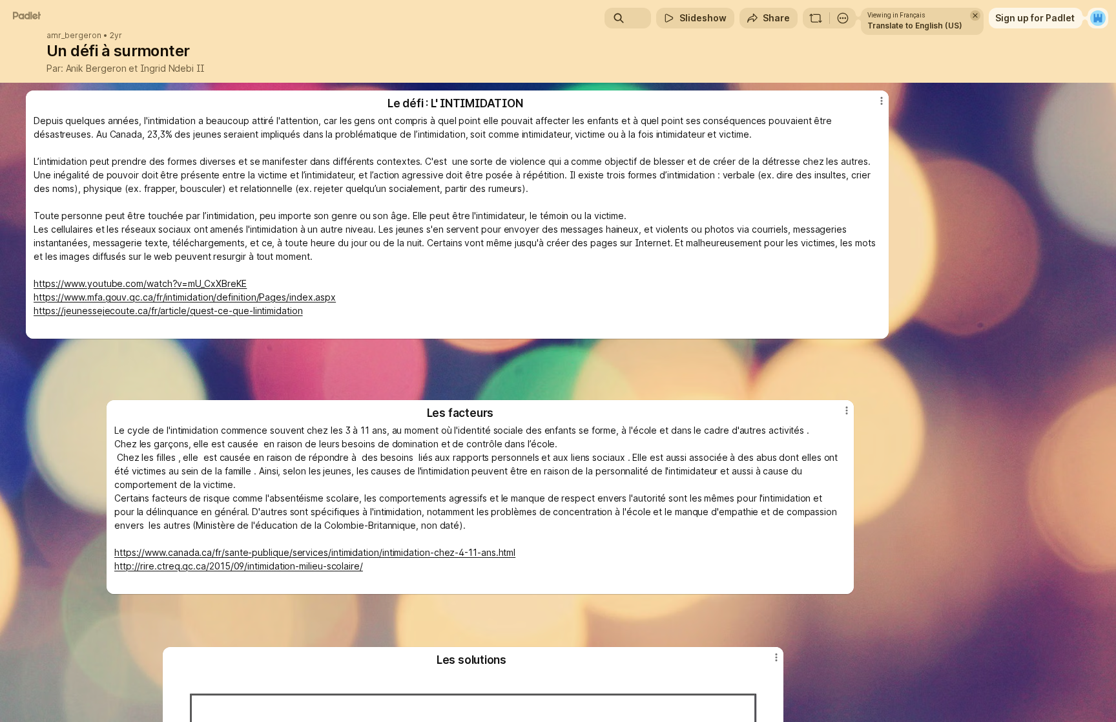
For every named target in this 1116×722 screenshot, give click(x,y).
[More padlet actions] (843, 18)
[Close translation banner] (975, 15)
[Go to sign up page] (1098, 18)
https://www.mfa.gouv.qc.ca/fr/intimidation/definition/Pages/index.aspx (185, 297)
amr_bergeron (73, 35)
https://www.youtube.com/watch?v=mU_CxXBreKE (140, 283)
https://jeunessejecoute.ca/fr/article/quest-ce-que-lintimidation (168, 310)
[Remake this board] (816, 18)
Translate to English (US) (914, 25)
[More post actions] (776, 657)
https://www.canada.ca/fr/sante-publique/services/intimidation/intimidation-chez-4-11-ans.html (314, 552)
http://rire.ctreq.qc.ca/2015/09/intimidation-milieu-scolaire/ (238, 565)
